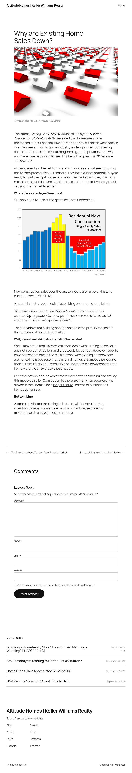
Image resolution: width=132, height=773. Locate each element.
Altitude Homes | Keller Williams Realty (35, 5)
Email (17, 555)
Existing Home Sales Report (49, 134)
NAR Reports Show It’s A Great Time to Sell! (38, 681)
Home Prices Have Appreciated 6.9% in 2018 (39, 671)
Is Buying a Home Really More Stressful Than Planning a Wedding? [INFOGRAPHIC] (47, 649)
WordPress (120, 764)
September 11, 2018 (116, 681)
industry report (38, 303)
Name (17, 540)
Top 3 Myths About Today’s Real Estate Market (39, 452)
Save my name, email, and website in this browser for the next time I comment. (56, 585)
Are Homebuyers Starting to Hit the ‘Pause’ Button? (44, 661)
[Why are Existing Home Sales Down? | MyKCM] (62, 276)
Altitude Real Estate (50, 120)
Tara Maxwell (31, 120)
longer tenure (63, 385)
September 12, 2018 (115, 671)
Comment (20, 500)
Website (18, 570)
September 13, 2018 (115, 660)
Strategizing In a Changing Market (100, 452)
